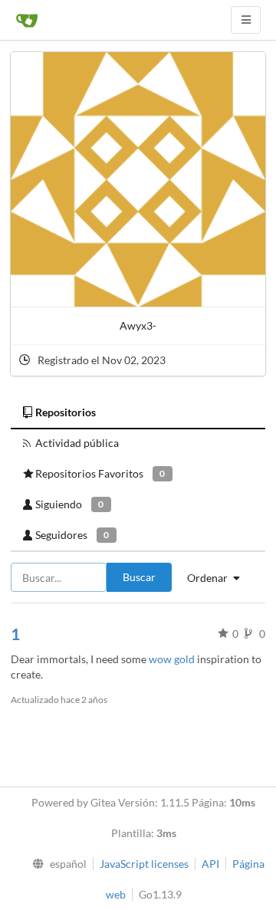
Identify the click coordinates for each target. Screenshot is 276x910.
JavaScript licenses (144, 863)
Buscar (139, 576)
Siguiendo (69, 504)
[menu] (56, 864)
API (210, 863)
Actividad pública (77, 442)
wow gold (172, 658)
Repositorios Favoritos (100, 473)
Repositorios (65, 412)
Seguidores (72, 534)
